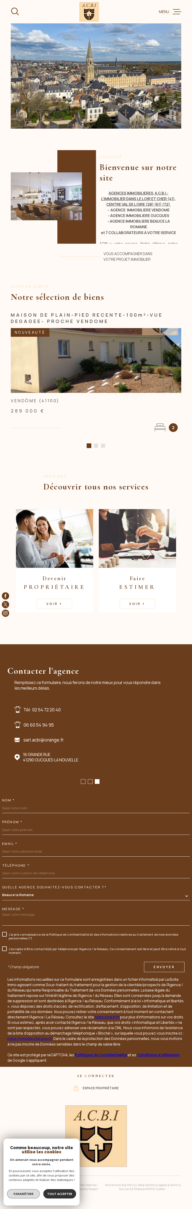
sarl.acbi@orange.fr (43, 740)
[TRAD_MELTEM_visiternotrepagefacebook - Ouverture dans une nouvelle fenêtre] (5, 596)
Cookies (160, 1189)
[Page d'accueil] (89, 12)
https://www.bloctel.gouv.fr (29, 1038)
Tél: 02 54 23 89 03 (42, 710)
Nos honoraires (115, 1185)
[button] (89, 445)
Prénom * (12, 822)
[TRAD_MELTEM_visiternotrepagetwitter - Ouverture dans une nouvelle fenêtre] (5, 604)
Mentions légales (156, 1185)
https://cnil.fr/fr (107, 1017)
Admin (174, 1185)
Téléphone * (16, 865)
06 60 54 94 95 (38, 725)
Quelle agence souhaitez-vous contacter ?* (54, 887)
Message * (13, 909)
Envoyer (164, 967)
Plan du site (135, 1185)
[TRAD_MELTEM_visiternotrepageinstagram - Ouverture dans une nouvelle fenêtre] (5, 613)
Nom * (8, 800)
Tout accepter (59, 1194)
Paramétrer (23, 1194)
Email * (10, 843)
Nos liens (125, 1189)
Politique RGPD (143, 1189)
